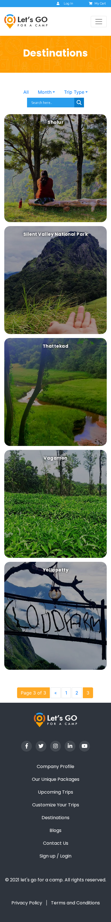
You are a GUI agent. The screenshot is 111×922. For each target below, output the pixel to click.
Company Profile (55, 766)
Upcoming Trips (55, 792)
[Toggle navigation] (99, 21)
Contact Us (55, 843)
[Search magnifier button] (79, 102)
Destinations (55, 817)
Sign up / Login (55, 856)
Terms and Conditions (75, 903)
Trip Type (74, 92)
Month (45, 92)
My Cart (100, 3)
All (26, 92)
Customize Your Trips (55, 805)
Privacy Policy (26, 903)
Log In (68, 3)
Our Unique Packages (55, 779)
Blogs (55, 830)
